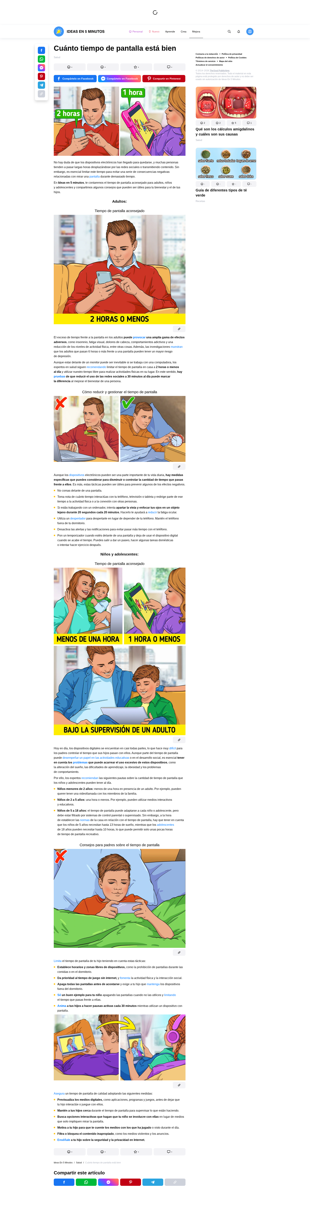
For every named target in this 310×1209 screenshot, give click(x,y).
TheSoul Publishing (219, 70)
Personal (137, 31)
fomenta (125, 978)
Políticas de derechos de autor (210, 58)
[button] (203, 123)
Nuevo (155, 31)
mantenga (153, 984)
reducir (153, 512)
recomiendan (89, 778)
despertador (78, 518)
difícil (173, 748)
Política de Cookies (237, 58)
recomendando (97, 367)
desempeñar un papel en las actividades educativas (96, 757)
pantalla (94, 176)
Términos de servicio (206, 61)
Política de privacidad (232, 54)
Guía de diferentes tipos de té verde (221, 192)
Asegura (59, 1093)
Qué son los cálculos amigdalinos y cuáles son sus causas (225, 131)
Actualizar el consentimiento (209, 65)
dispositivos (77, 475)
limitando (170, 995)
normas (85, 820)
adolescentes (165, 824)
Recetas (200, 201)
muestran (177, 346)
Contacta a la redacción (207, 54)
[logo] (79, 31)
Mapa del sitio (225, 61)
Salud (199, 140)
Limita (58, 960)
